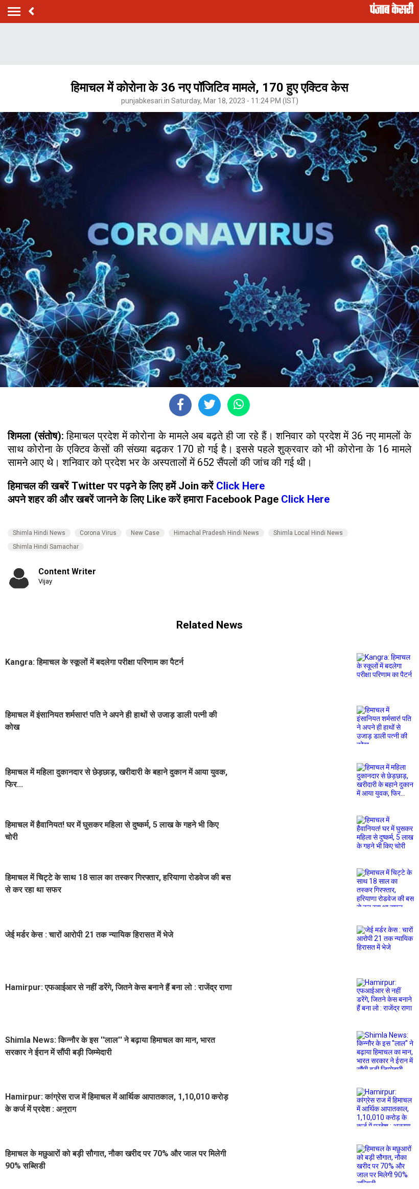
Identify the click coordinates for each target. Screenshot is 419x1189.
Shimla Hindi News (39, 532)
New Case (145, 532)
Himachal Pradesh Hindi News (216, 532)
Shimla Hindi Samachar (46, 546)
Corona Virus (98, 532)
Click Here (240, 486)
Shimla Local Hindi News (308, 532)
